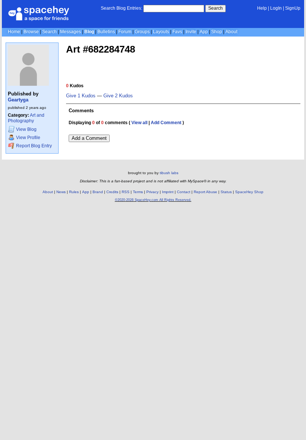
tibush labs (169, 173)
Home (14, 31)
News (61, 192)
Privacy (152, 192)
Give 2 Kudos (118, 95)
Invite (190, 31)
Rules (74, 192)
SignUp (292, 8)
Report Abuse (205, 192)
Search (215, 8)
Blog (89, 31)
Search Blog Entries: (121, 8)
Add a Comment (89, 138)
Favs (177, 31)
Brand (98, 192)
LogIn (276, 8)
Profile (28, 138)
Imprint (168, 192)
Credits (112, 192)
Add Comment (166, 122)
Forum (124, 31)
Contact (183, 192)
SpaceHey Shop (249, 192)
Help (262, 8)
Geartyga (18, 100)
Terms (138, 192)
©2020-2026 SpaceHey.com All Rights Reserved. (153, 200)
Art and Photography (26, 118)
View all (139, 122)
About (231, 31)
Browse (31, 31)
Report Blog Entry (33, 145)
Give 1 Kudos (81, 95)
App (204, 31)
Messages (70, 31)
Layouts (161, 31)
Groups (142, 31)
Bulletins (106, 31)
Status (226, 192)
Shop (216, 31)
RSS (125, 192)
